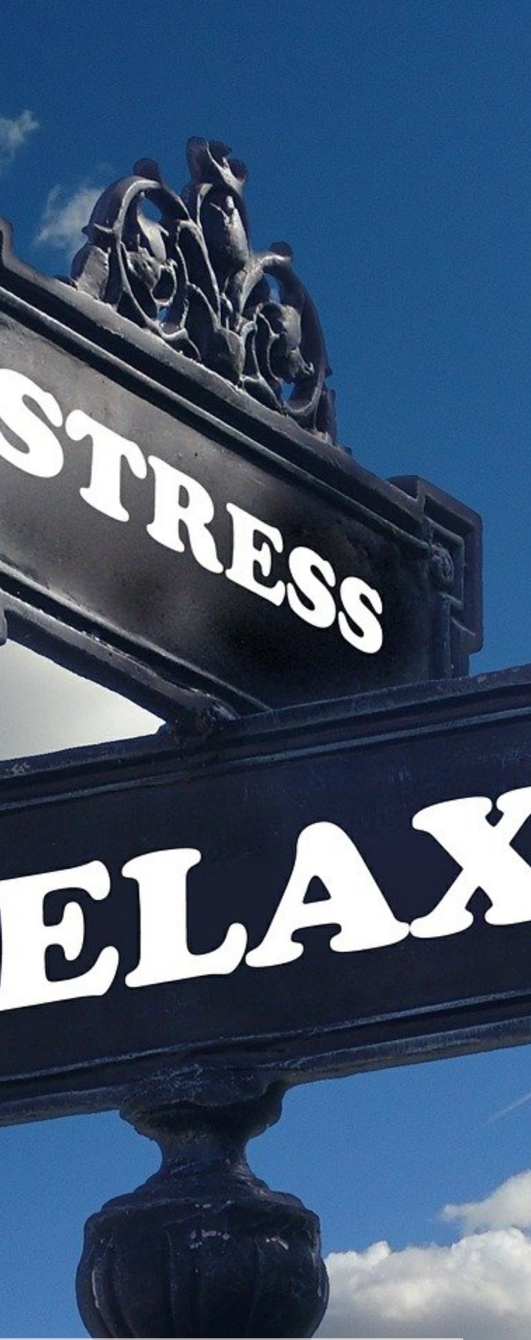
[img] (265, 670)
